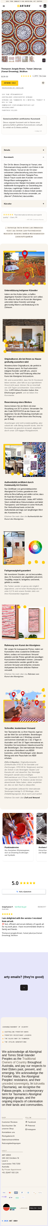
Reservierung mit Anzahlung (13, 88)
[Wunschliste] (40, 6)
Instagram (31, 1129)
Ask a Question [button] (25, 891)
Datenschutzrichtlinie (10, 1140)
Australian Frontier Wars (16, 1032)
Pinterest (31, 1126)
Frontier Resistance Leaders (18, 1035)
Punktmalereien (34, 231)
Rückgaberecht (8, 1136)
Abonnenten (8, 233)
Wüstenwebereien (37, 233)
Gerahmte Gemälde (21, 233)
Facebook (31, 1122)
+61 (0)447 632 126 (10, 1172)
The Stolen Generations (15, 1042)
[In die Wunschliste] (43, 83)
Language (24, 1208)
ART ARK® (13, 1221)
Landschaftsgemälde (24, 236)
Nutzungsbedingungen (11, 1143)
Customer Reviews (9, 1122)
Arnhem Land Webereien (33, 228)
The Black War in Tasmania (17, 1038)
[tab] (24, 149)
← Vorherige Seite (13, 228)
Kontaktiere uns (8, 1132)
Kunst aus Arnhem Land (17, 231)
